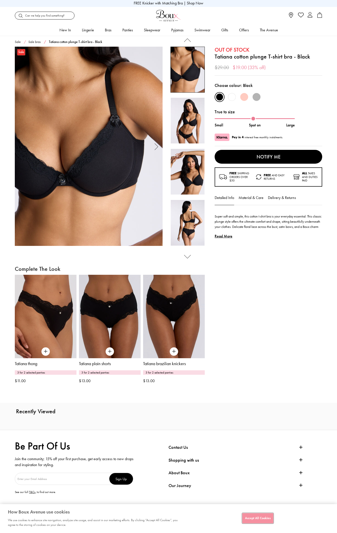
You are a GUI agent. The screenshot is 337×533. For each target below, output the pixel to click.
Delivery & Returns (282, 197)
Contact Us (178, 447)
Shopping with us (183, 460)
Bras (108, 30)
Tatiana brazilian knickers (164, 363)
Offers (244, 30)
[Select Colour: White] (232, 97)
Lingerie (88, 30)
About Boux (179, 472)
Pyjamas (177, 30)
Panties (127, 30)
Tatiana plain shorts (95, 363)
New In (65, 30)
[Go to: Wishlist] (300, 15)
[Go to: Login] (310, 15)
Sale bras (34, 42)
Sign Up (121, 479)
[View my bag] (319, 17)
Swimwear (202, 30)
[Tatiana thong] (45, 316)
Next (156, 146)
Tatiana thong (26, 363)
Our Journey (179, 485)
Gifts (224, 30)
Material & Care (251, 197)
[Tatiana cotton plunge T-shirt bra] (89, 146)
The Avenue (269, 30)
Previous (21, 146)
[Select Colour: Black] (220, 97)
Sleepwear (152, 30)
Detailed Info (224, 197)
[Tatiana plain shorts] (110, 316)
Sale (18, 42)
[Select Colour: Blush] (244, 97)
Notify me (269, 157)
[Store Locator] (291, 17)
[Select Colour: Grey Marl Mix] (257, 97)
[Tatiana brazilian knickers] (174, 316)
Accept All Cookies (258, 518)
